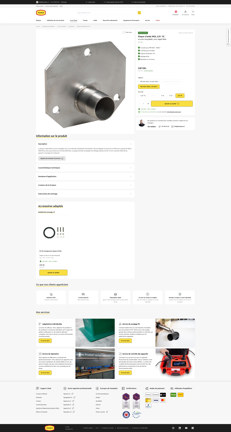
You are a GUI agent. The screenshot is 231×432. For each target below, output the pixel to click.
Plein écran (129, 32)
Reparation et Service (122, 428)
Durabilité (99, 401)
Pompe (85, 20)
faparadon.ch (67, 412)
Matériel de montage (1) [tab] (46, 212)
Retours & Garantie (41, 412)
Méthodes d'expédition (183, 388)
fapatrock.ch (67, 401)
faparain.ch (67, 394)
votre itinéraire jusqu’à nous (174, 112)
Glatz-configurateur (161, 6)
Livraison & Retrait (41, 394)
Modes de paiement (157, 388)
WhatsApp (64, 2)
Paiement (39, 397)
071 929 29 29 (165, 126)
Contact (38, 401)
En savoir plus (45, 340)
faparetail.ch (67, 404)
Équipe (98, 397)
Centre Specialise (41, 404)
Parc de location (190, 6)
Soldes (158, 20)
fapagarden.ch (68, 397)
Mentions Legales (88, 428)
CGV (97, 428)
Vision (98, 408)
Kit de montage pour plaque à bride (50, 251)
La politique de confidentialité (140, 428)
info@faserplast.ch (44, 2)
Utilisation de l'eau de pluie (55, 20)
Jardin (95, 20)
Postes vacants (100, 412)
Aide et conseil (39, 6)
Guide (61, 6)
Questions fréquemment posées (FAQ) (47, 408)
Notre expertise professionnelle (79, 388)
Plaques (38, 20)
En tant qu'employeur (102, 394)
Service (147, 20)
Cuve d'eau (73, 20)
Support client (45, 388)
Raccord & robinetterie (110, 20)
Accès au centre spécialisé (51, 6)
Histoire (98, 404)
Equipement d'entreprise (131, 20)
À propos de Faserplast (108, 388)
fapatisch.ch (67, 408)
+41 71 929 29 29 (55, 2)
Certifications (131, 388)
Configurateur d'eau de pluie (175, 6)
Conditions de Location (108, 428)
